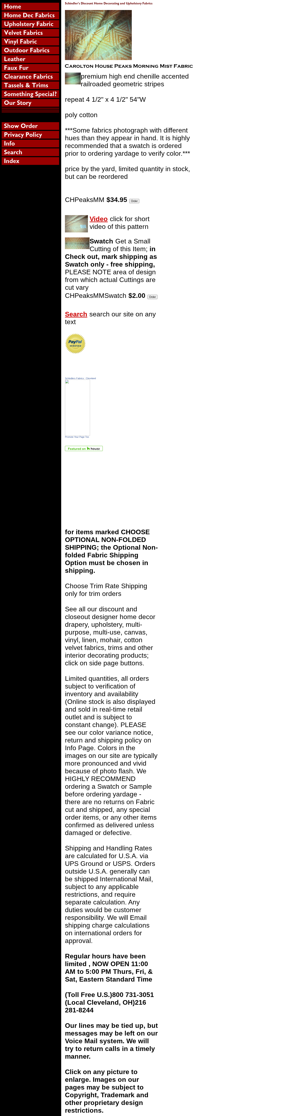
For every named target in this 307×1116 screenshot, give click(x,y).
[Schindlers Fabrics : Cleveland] (77, 433)
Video (99, 219)
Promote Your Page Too (77, 437)
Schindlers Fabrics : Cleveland (80, 378)
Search (76, 314)
